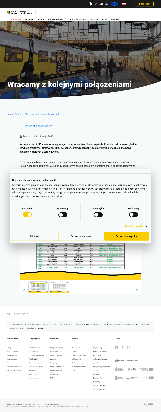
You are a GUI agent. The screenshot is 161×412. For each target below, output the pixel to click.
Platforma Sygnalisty (100, 351)
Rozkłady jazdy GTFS (14, 366)
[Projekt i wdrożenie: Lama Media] (148, 406)
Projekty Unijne (98, 348)
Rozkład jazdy (12, 359)
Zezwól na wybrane (81, 236)
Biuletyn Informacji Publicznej (128, 360)
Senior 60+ (32, 370)
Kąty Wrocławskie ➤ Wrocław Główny (23, 328)
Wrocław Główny (16, 324)
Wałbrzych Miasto (65, 324)
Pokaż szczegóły (134, 226)
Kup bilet (29, 19)
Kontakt (115, 19)
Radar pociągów (13, 351)
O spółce (94, 19)
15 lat (73, 370)
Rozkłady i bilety (57, 19)
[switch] (62, 214)
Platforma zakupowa (79, 355)
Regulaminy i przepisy (14, 370)
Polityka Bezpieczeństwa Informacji (98, 378)
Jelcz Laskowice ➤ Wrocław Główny (86, 324)
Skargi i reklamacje (56, 348)
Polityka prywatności (79, 366)
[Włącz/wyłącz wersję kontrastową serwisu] (90, 4)
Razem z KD (33, 374)
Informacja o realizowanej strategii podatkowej (100, 359)
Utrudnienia (15, 19)
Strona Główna (14, 114)
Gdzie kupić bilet (55, 351)
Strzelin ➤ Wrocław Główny (111, 324)
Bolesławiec (36, 324)
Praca (41, 19)
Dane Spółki (76, 348)
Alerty (9, 348)
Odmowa (34, 236)
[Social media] (116, 347)
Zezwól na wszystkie (126, 236)
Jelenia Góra (46, 324)
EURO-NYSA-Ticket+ (36, 366)
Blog (104, 19)
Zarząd (74, 351)
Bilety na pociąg (12, 355)
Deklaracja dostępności (80, 363)
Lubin (55, 324)
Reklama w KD (76, 359)
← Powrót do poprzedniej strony (36, 125)
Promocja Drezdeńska (36, 355)
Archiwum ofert (34, 378)
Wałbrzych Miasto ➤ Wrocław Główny (136, 324)
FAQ (51, 378)
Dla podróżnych (77, 19)
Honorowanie (12, 363)
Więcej (40, 328)
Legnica (26, 324)
